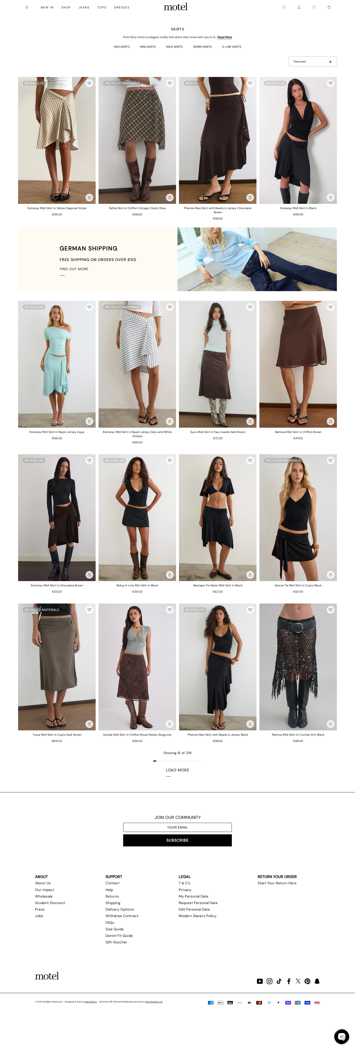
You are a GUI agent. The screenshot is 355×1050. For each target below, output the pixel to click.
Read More (225, 37)
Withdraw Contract (122, 915)
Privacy (185, 889)
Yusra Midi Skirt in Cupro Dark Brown (57, 735)
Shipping (113, 902)
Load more (177, 770)
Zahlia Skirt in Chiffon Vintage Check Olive (137, 208)
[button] (89, 83)
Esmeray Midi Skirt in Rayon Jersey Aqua (56, 432)
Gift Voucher (116, 942)
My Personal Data (193, 896)
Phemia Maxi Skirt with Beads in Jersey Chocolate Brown (217, 210)
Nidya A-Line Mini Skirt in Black (137, 585)
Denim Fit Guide (119, 935)
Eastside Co (91, 1001)
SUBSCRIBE (177, 840)
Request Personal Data (198, 902)
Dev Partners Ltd (154, 1001)
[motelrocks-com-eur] (176, 7)
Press (40, 909)
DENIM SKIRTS (202, 47)
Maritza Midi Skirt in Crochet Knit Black (298, 735)
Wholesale (44, 896)
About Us (43, 883)
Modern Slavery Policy (197, 915)
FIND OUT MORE (74, 269)
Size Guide (115, 929)
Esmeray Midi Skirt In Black (298, 208)
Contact (113, 883)
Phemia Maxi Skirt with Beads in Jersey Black (218, 735)
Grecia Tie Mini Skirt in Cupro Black (298, 585)
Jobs (39, 915)
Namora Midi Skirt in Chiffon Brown (298, 432)
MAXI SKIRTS (174, 47)
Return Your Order (277, 876)
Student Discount (50, 902)
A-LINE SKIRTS (231, 47)
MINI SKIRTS (148, 47)
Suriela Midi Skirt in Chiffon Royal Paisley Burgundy (137, 735)
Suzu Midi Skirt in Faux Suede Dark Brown (217, 432)
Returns (112, 896)
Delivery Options (120, 909)
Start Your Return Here (277, 883)
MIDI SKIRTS (122, 47)
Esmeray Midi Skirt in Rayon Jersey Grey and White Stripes (137, 434)
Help (109, 889)
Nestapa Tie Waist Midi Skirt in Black (217, 585)
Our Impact (44, 889)
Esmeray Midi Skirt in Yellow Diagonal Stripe (57, 208)
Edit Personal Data (194, 909)
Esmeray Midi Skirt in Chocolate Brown (57, 585)
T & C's (184, 883)
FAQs (110, 922)
